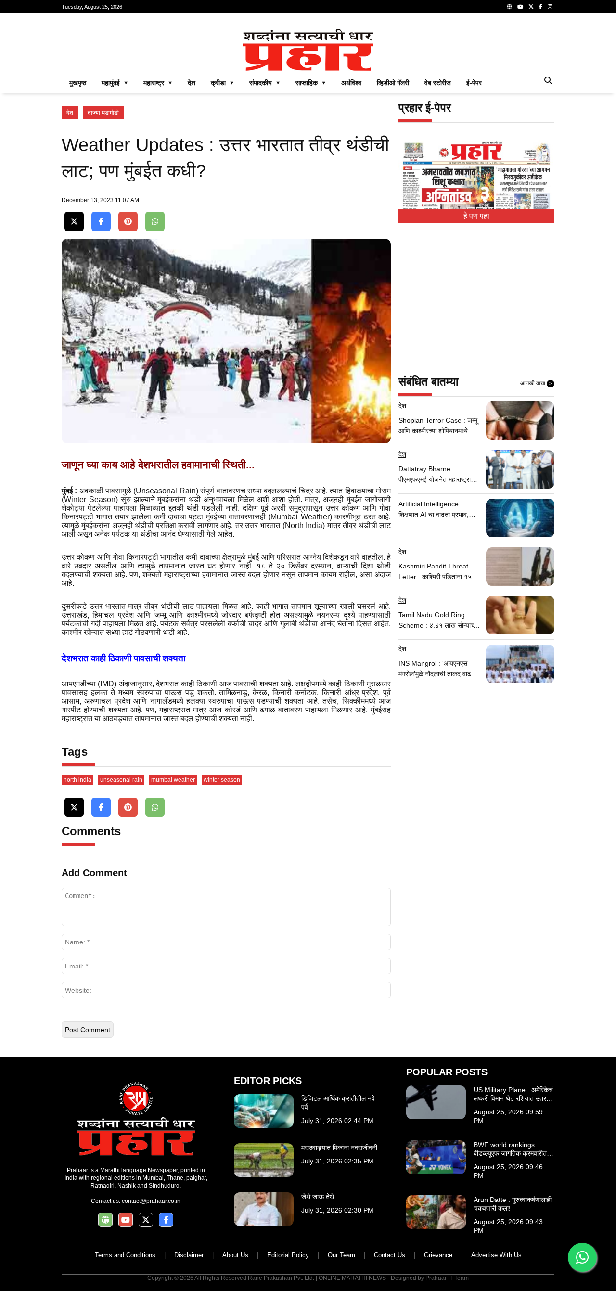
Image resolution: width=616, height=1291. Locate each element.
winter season (222, 779)
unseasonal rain (121, 779)
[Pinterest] (128, 222)
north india (77, 779)
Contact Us (389, 1255)
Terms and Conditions (125, 1255)
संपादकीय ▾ (264, 83)
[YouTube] (520, 7)
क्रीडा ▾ (222, 83)
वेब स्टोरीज (437, 83)
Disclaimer (189, 1255)
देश (191, 83)
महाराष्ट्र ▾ (157, 83)
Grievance (438, 1255)
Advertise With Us (496, 1255)
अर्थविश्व (351, 83)
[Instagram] (550, 7)
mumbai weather (173, 779)
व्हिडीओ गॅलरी (393, 83)
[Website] (509, 7)
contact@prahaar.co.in (151, 1201)
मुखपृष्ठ (77, 83)
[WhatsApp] (155, 222)
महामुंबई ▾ (115, 83)
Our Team (341, 1255)
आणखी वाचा (536, 383)
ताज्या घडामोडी (103, 112)
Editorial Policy (288, 1255)
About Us (235, 1255)
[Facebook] (540, 7)
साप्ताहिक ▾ (310, 83)
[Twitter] (531, 7)
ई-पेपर (474, 83)
